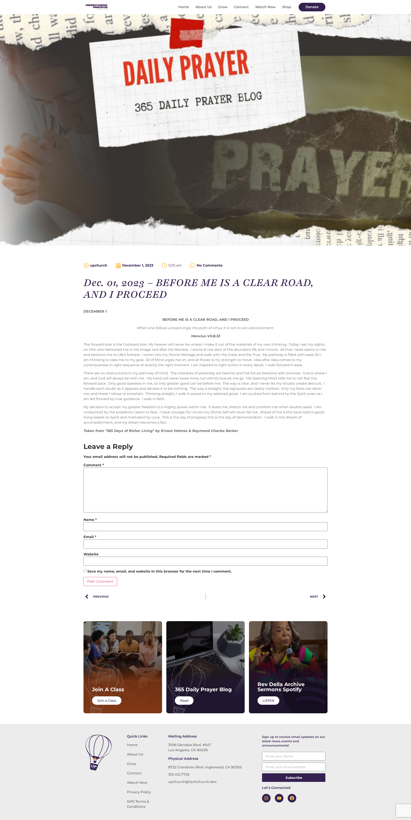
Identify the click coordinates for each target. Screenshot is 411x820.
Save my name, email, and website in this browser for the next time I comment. (159, 571)
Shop (286, 7)
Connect (241, 7)
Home (183, 7)
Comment (93, 465)
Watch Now (265, 7)
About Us (203, 7)
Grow (223, 7)
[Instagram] (266, 798)
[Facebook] (292, 798)
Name (90, 520)
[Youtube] (279, 798)
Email (89, 537)
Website (90, 554)
